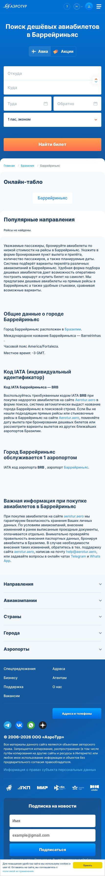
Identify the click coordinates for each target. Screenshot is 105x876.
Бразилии (73, 329)
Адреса (58, 669)
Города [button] (12, 633)
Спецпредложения (20, 669)
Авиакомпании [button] (20, 600)
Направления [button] (18, 584)
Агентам (59, 678)
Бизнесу (11, 678)
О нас (57, 687)
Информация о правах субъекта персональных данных (50, 770)
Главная (9, 165)
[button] (67, 6)
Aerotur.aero (85, 400)
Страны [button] (12, 616)
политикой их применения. (18, 871)
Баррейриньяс (52, 198)
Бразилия (27, 165)
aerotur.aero (74, 516)
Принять (87, 865)
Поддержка (13, 687)
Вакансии (12, 696)
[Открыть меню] (98, 6)
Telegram (78, 556)
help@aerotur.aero (81, 552)
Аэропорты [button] (16, 649)
